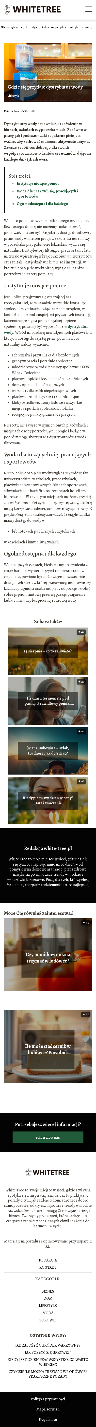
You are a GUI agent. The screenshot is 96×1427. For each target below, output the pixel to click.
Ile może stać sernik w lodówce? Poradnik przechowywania (48, 1049)
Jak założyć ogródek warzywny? (47, 1345)
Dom (48, 1298)
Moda (47, 1313)
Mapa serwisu (48, 1409)
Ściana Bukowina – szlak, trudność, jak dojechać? (48, 751)
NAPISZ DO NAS (48, 1137)
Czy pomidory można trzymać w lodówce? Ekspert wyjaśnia (48, 957)
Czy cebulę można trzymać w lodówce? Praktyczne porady (48, 1374)
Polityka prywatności (48, 1399)
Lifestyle (32, 27)
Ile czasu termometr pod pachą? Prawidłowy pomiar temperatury (48, 701)
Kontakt (47, 1267)
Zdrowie (48, 1320)
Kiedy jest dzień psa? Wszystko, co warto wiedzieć (48, 1362)
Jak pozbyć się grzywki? (48, 1352)
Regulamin (48, 1419)
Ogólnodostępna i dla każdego (42, 203)
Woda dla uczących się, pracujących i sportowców (47, 193)
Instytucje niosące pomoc (38, 183)
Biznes (48, 1291)
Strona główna (12, 27)
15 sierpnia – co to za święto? (48, 651)
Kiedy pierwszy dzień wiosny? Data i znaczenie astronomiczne (48, 801)
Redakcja (48, 1260)
